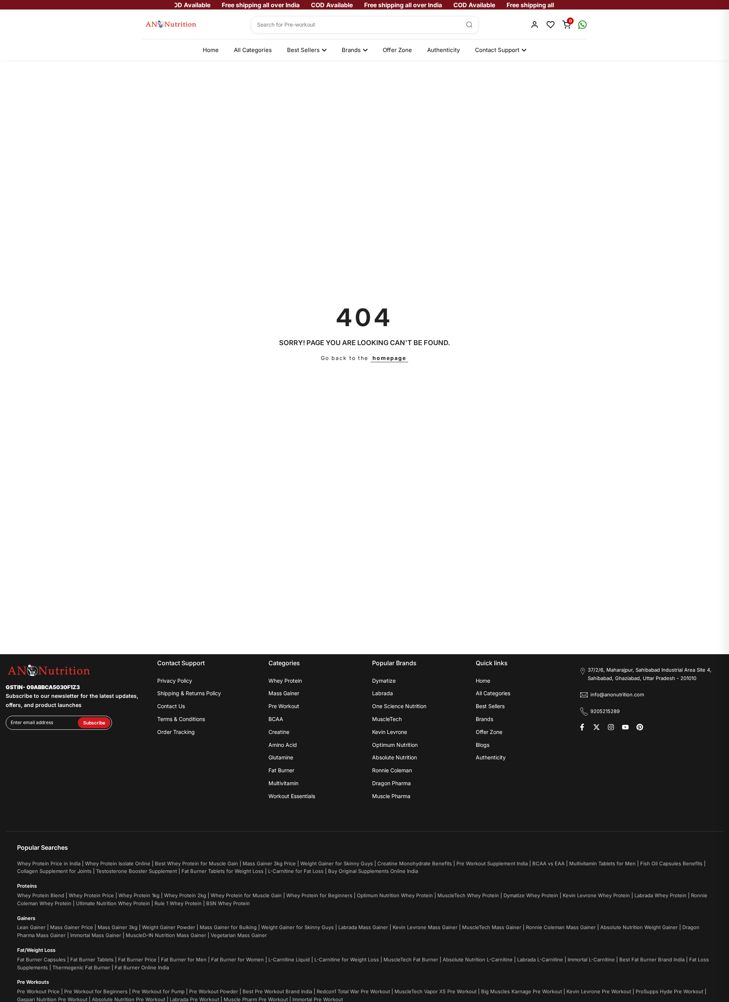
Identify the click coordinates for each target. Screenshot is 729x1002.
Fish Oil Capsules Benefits (671, 863)
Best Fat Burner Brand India (652, 959)
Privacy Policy (174, 680)
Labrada (382, 693)
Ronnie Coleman (392, 770)
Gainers (26, 918)
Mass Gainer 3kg (117, 927)
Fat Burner (281, 770)
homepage (389, 358)
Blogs (482, 745)
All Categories (253, 50)
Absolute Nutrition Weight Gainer (639, 927)
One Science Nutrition (399, 706)
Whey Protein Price (91, 895)
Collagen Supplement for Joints (54, 871)
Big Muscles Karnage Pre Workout (521, 991)
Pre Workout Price (38, 991)
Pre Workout (283, 706)
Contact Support (497, 50)
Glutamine (280, 757)
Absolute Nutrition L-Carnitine (478, 959)
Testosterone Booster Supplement (136, 871)
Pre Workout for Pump (158, 991)
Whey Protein (285, 680)
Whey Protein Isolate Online (117, 863)
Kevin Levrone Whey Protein (596, 895)
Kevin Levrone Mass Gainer (425, 927)
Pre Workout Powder (213, 991)
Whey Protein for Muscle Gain (246, 895)
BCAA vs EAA (548, 863)
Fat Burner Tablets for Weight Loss (222, 871)
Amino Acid (282, 745)
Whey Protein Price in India (48, 863)
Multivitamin (283, 783)
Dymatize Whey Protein (530, 895)
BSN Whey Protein (228, 903)
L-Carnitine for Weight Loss (346, 959)
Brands (351, 50)
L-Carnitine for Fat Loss (295, 871)
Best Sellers (303, 50)
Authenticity (443, 50)
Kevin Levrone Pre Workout (598, 991)
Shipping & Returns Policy (189, 693)
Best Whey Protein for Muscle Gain (196, 863)
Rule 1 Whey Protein (178, 903)
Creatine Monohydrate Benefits (414, 863)
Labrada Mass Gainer (363, 927)
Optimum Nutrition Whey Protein (395, 895)
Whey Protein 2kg (185, 895)
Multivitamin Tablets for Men (602, 863)
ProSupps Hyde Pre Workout (669, 991)
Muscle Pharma (391, 796)
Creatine (278, 732)
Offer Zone (397, 50)
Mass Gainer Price (71, 927)
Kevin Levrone (389, 732)
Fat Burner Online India (142, 967)
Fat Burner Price (137, 959)
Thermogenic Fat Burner (81, 967)
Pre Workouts (33, 982)
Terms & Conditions (181, 719)
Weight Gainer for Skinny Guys (336, 863)
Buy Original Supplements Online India (373, 871)
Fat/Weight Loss (36, 950)
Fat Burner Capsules (41, 959)
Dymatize (384, 680)
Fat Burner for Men (184, 959)
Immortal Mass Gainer (95, 935)
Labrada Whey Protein (660, 895)
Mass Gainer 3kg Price (269, 863)
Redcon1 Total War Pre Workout (353, 991)
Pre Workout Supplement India (492, 863)
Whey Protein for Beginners (319, 895)
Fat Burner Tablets (92, 959)
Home (211, 50)
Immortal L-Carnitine (591, 959)
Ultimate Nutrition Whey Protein (113, 903)
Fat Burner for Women (237, 959)
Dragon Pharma (391, 783)
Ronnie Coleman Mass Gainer (561, 927)
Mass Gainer (283, 693)
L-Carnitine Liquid (289, 959)
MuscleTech (387, 719)
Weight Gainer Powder (168, 927)
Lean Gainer (31, 927)
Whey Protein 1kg (138, 895)
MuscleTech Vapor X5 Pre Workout (435, 991)
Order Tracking (176, 732)
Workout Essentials (291, 796)
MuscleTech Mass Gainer (491, 927)
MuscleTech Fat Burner (410, 959)
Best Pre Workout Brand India (277, 991)
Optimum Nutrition (395, 745)
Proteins (27, 886)
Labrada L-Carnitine (540, 959)
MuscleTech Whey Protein (468, 895)
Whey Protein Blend (40, 895)
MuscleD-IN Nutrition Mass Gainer (166, 935)
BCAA (275, 719)
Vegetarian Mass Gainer (239, 935)
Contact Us (171, 706)
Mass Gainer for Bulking (228, 927)
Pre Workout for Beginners (96, 991)
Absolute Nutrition (394, 757)
